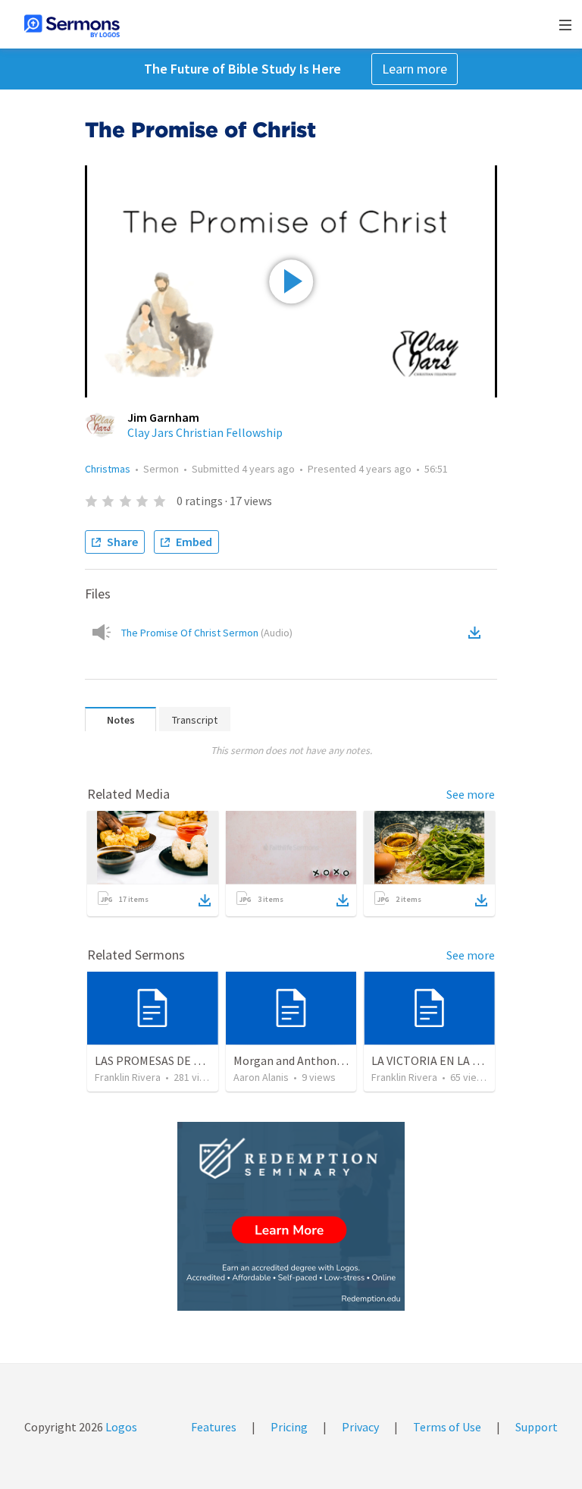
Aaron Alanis (261, 1077)
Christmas (107, 469)
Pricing (289, 1426)
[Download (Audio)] (477, 632)
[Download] (205, 900)
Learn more (414, 68)
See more (470, 794)
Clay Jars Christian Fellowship (205, 432)
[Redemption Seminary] (291, 1216)
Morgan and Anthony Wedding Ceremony (338, 1060)
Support (536, 1426)
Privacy (360, 1426)
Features (213, 1426)
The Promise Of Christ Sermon (207, 632)
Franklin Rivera (128, 1077)
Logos (120, 1426)
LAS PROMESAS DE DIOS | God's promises (201, 1060)
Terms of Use (447, 1426)
